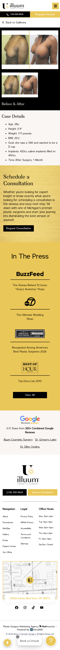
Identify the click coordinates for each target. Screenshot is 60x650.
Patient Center (9, 546)
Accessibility (26, 528)
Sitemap (24, 543)
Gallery (6, 534)
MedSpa (6, 528)
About (5, 516)
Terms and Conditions (26, 536)
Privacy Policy (27, 516)
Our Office (7, 552)
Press (5, 540)
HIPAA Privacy (27, 522)
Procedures (8, 522)
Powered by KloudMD (30, 629)
